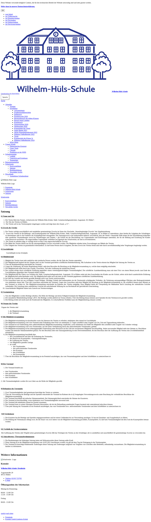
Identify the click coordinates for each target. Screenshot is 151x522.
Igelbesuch (18, 114)
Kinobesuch (18, 122)
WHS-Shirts (14, 142)
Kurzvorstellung (15, 166)
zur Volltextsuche (11, 16)
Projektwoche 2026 (21, 116)
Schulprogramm (10, 154)
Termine (12, 106)
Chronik (12, 150)
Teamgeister (14, 160)
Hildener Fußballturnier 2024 (24, 140)
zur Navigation (10, 20)
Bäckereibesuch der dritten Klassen (26, 118)
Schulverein (9, 164)
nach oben (9, 513)
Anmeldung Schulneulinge (19, 176)
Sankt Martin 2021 (20, 130)
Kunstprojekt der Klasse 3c (23, 138)
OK (3, 10)
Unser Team (14, 148)
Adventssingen (19, 110)
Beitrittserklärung (16, 170)
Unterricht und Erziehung (19, 158)
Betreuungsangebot (12, 162)
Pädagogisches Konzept (18, 146)
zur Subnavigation (11, 22)
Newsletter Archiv (16, 172)
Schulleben (13, 108)
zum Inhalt (9, 14)
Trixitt (16, 136)
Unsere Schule (10, 144)
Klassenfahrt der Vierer (22, 128)
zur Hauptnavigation (12, 18)
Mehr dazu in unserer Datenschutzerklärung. (18, 6)
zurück (3, 513)
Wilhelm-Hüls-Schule (12, 189)
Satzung (12, 168)
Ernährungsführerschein (22, 112)
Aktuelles (8, 104)
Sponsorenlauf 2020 (21, 124)
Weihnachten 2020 (20, 126)
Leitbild (12, 156)
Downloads (9, 174)
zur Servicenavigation (12, 24)
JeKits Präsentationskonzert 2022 (25, 132)
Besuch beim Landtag (21, 120)
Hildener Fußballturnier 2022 (24, 134)
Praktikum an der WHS (18, 152)
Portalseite (8, 187)
